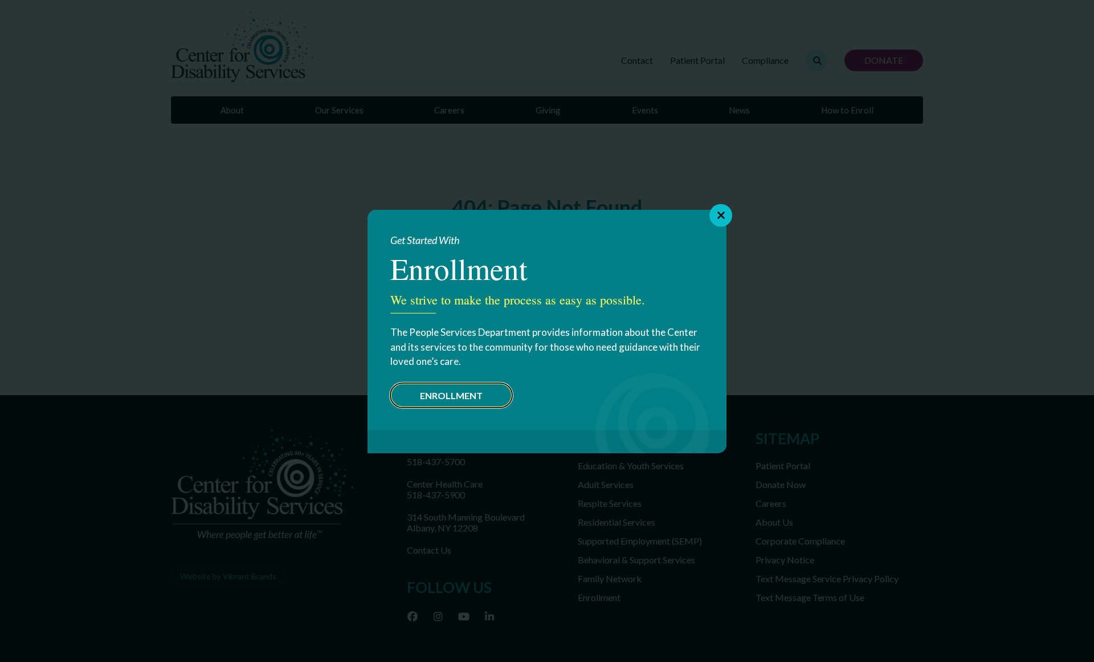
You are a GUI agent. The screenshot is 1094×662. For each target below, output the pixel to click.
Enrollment (451, 394)
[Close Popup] (720, 215)
